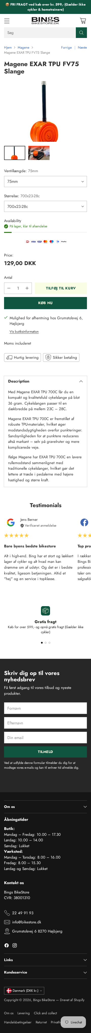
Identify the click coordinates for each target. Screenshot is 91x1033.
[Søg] (81, 32)
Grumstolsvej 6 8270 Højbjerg (37, 931)
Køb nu (45, 302)
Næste (82, 47)
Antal (8, 277)
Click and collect (45, 1013)
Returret (41, 1022)
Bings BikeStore (44, 1000)
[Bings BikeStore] (45, 20)
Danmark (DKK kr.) (25, 990)
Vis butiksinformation (24, 331)
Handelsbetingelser (18, 1022)
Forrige (66, 47)
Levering (23, 1013)
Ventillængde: (21, 171)
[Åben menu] (7, 20)
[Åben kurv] (83, 20)
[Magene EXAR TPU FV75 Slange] (45, 111)
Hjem (8, 47)
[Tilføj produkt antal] (27, 288)
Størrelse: (22, 196)
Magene (23, 47)
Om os (8, 1013)
